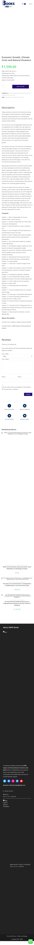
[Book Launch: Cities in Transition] (6, 865)
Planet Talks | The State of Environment (19, 565)
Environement (20, 97)
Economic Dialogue (13, 93)
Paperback (21, 93)
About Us (6, 794)
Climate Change (12, 97)
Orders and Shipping (22, 936)
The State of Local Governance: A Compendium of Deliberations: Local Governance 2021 (17, 584)
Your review (6, 359)
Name (4, 377)
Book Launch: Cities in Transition (20, 864)
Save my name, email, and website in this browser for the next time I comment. (16, 388)
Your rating (5, 354)
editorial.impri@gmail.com (17, 785)
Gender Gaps (16, 600)
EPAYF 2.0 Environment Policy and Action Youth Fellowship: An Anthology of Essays (17, 568)
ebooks (8, 565)
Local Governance (16, 582)
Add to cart (20, 86)
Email (20, 377)
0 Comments (13, 796)
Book (6, 97)
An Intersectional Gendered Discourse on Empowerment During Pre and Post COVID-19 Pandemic (17, 603)
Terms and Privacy (11, 936)
